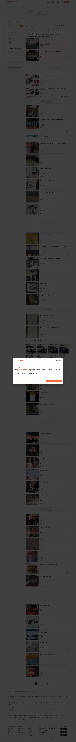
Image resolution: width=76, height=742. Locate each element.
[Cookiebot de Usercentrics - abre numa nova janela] (57, 360)
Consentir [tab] (19, 364)
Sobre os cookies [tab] (56, 364)
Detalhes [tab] (31, 364)
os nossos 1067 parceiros (22, 369)
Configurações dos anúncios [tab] (44, 364)
